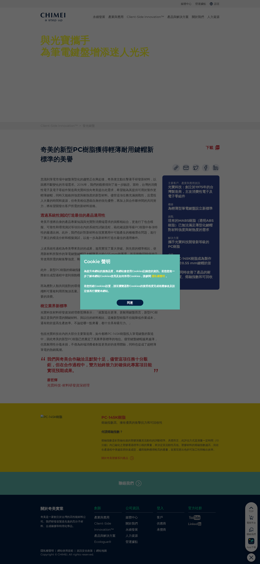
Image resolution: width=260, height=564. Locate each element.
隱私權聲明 (158, 276)
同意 (130, 302)
